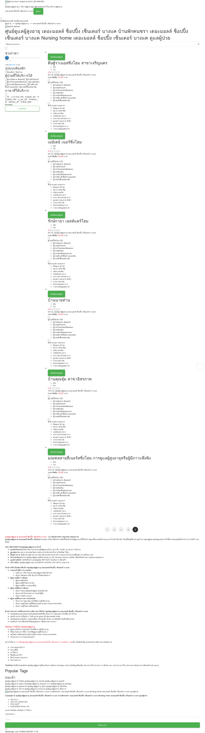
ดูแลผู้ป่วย (36, 6)
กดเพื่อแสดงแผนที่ (21, 20)
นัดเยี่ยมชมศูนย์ (56, 56)
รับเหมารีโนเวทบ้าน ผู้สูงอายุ (51, 6)
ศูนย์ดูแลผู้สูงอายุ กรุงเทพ (34, 681)
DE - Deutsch (30, 99)
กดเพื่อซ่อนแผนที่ (6, 20)
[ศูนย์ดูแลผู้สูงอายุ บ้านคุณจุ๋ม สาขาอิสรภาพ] (124, 368)
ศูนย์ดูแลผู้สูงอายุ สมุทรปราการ (38, 683)
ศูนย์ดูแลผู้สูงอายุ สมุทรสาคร (16, 686)
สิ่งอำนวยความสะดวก (56, 105)
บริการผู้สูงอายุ (26, 6)
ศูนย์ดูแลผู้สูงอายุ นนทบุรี (54, 681)
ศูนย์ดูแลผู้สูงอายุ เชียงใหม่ (56, 686)
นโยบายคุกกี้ (14, 704)
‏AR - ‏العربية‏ (18, 99)
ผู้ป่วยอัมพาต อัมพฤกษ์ (15, 79)
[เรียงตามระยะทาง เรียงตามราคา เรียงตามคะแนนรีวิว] (102, 44)
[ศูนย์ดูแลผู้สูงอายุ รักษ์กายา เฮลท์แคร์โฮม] (124, 210)
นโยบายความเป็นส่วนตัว (19, 702)
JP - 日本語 (21, 101)
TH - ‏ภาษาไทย (13, 96)
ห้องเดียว (10, 72)
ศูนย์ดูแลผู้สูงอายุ (11, 6)
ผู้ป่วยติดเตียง (34, 81)
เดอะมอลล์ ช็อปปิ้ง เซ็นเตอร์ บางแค (46, 23)
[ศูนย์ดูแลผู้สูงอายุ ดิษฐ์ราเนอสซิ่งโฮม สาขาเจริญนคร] (124, 52)
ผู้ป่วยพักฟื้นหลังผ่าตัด (28, 86)
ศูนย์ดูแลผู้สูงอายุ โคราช (14, 688)
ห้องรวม (19, 72)
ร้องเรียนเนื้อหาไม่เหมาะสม (19, 706)
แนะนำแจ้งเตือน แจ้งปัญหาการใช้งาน (18, 710)
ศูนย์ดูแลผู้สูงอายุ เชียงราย (56, 688)
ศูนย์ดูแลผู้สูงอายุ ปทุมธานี (15, 683)
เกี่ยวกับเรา (14, 699)
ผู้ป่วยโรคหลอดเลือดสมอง (17, 81)
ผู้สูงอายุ (8, 23)
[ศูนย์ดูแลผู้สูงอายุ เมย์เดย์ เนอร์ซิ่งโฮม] (124, 131)
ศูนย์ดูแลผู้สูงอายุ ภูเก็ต (37, 686)
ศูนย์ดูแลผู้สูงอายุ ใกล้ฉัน (14, 681)
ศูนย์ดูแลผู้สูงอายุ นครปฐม (61, 683)
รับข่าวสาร (102, 725)
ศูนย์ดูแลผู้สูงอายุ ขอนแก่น (35, 688)
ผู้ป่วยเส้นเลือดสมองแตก (16, 84)
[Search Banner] (12, 26)
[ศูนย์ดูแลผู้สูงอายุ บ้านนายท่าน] (124, 289)
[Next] (200, 366)
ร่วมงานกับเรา (10, 714)
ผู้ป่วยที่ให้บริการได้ (55, 82)
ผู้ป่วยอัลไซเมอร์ (32, 79)
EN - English (26, 96)
